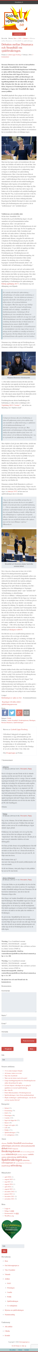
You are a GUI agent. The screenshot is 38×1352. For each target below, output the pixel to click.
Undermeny (18, 34)
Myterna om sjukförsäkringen (14, 1310)
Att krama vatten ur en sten (13, 1073)
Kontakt (7, 1335)
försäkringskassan (24, 720)
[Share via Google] (19, 715)
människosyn (11, 1154)
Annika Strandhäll (12, 720)
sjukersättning (11, 1157)
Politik (9, 718)
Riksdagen (32, 720)
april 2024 (8, 1187)
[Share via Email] (26, 715)
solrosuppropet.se (8, 1162)
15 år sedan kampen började (13, 1071)
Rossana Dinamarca (7, 722)
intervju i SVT (12, 491)
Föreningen (8, 1115)
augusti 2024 (9, 1184)
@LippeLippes (11, 753)
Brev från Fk (9, 1090)
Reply (30, 769)
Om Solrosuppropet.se (12, 1265)
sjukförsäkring (22, 1157)
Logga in (7, 1208)
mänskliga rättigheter (22, 1154)
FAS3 (6, 1113)
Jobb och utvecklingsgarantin (27, 1151)
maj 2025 (8, 1182)
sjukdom (4, 1157)
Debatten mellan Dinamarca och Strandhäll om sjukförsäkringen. (17, 47)
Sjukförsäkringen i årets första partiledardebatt (19, 1095)
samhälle (31, 1154)
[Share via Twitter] (12, 715)
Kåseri (7, 1123)
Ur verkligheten (9, 1135)
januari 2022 (9, 1194)
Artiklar (7, 1279)
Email (4, 1023)
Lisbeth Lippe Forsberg (14, 55)
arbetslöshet (16, 1146)
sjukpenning (25, 1160)
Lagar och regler (10, 1125)
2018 (19, 38)
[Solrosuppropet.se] (16, 31)
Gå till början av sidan (18, 1346)
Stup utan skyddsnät (11, 1076)
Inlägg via (9, 1211)
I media (7, 1118)
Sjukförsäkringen (18, 722)
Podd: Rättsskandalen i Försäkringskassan (18, 1093)
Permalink (23, 769)
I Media (7, 1331)
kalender (3, 1154)
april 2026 (8, 1177)
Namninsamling (10, 1314)
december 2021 (9, 1196)
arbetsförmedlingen (27, 1143)
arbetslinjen (6, 1145)
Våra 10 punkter (10, 1270)
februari (25, 38)
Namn (4, 1015)
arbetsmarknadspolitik (28, 1146)
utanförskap (6, 1165)
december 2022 (9, 1191)
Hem (15, 38)
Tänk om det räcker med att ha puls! (16, 1078)
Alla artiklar (8, 1326)
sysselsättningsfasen (20, 1163)
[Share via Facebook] (5, 715)
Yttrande (7, 1274)
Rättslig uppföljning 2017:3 (10, 284)
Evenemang (8, 1110)
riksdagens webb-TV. (16, 629)
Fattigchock (15, 1148)
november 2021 (9, 1199)
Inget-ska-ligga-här (11, 1120)
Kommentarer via (12, 1213)
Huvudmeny (18, 2)
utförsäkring (16, 1165)
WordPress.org (9, 1216)
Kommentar (6, 991)
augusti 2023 (9, 1189)
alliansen (4, 1143)
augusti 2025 (9, 1179)
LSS (6, 1128)
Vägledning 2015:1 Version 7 (12, 405)
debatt (5, 1148)
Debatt (7, 1108)
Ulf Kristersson (28, 1163)
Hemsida (5, 1032)
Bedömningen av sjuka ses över (12, 698)
